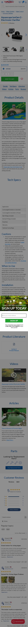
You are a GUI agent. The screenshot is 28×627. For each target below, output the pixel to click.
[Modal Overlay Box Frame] (14, 313)
